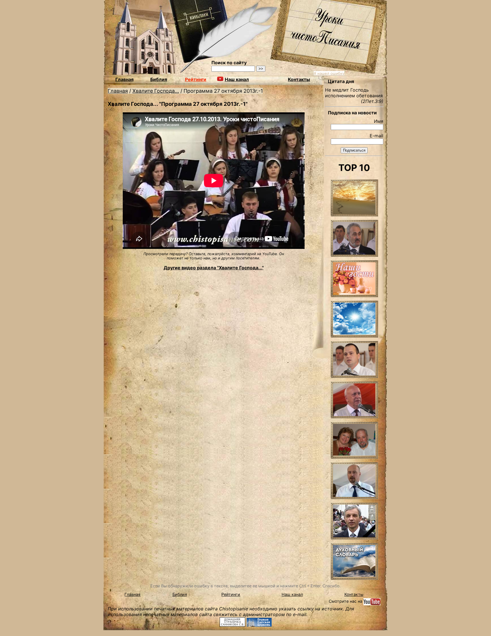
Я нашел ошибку (329, 73)
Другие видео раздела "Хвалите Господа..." (214, 267)
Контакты (299, 79)
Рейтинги (195, 79)
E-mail (376, 136)
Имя (378, 121)
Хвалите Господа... (155, 91)
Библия (158, 79)
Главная (124, 79)
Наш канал (292, 594)
